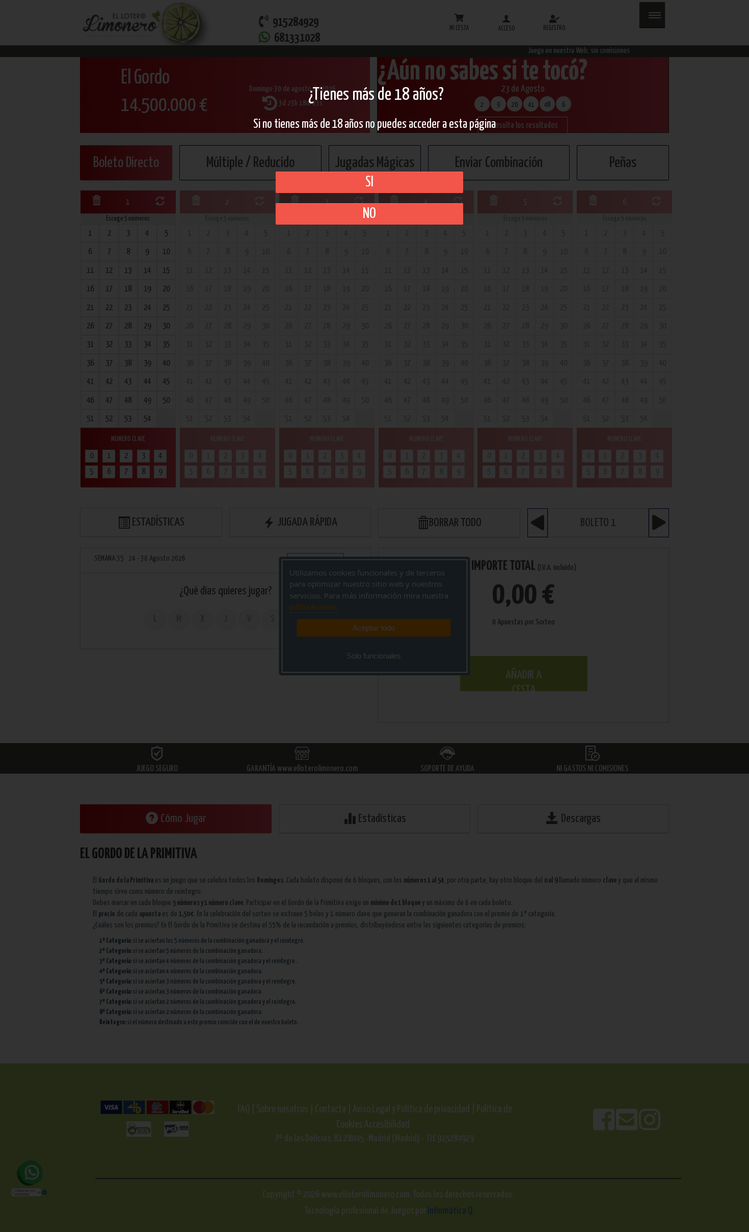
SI (369, 182)
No (369, 214)
